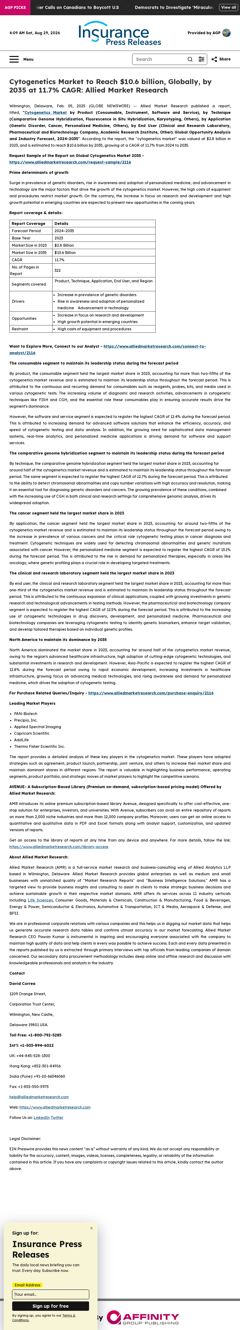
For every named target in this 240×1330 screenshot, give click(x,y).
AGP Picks (15, 7)
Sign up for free (51, 1306)
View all (228, 7)
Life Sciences (40, 900)
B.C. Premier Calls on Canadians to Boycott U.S (68, 7)
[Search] (190, 59)
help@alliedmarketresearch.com (39, 1097)
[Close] (91, 1228)
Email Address (27, 1285)
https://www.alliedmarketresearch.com (54, 1107)
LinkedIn (42, 1117)
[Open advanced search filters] (201, 59)
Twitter (57, 1117)
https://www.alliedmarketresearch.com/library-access (58, 846)
